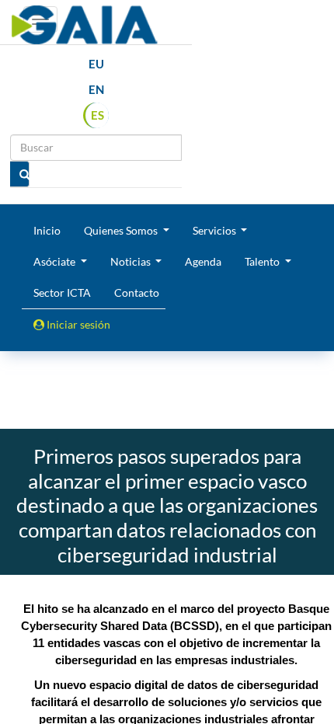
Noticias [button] (131, 261)
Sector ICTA (62, 292)
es (97, 115)
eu (96, 64)
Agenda (203, 261)
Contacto (136, 292)
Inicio (47, 230)
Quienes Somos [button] (122, 230)
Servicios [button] (215, 230)
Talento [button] (263, 261)
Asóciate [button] (55, 261)
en (96, 89)
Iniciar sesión (77, 324)
